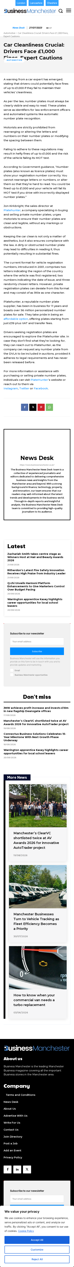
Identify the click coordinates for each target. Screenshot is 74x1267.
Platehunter (12, 210)
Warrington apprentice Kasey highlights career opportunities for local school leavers (34, 602)
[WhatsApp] (49, 407)
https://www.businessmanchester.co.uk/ (37, 464)
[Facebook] (24, 407)
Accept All (37, 1239)
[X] (32, 407)
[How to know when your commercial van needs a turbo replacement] (38, 967)
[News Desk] (8, 28)
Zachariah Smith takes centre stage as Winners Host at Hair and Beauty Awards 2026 (35, 557)
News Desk (18, 27)
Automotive (9, 33)
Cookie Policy (26, 1230)
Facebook (41, 388)
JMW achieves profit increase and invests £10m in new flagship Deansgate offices (36, 709)
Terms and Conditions (20, 1095)
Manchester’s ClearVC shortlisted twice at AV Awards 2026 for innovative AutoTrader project (36, 722)
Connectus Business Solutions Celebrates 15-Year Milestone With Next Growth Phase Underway (35, 737)
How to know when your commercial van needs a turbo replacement (34, 1000)
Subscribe (37, 651)
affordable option (16, 319)
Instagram (11, 388)
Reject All (37, 1259)
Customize (37, 1249)
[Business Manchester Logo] (30, 11)
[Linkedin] (17, 1169)
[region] (37, 1236)
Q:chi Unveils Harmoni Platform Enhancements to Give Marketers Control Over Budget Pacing (35, 586)
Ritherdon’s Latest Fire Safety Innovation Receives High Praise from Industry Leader (36, 572)
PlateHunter (39, 379)
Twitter (24, 388)
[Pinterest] (41, 407)
